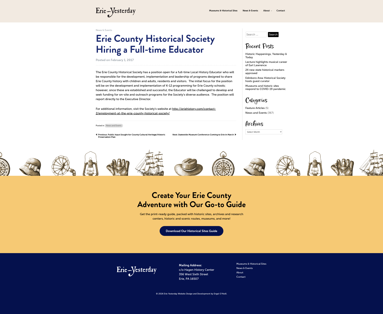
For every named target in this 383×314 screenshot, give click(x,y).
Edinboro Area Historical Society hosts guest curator (265, 79)
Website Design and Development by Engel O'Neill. (202, 294)
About (266, 10)
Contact (280, 10)
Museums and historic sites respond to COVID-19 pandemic (265, 87)
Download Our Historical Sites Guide (191, 231)
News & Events (250, 10)
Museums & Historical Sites (223, 10)
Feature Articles (255, 108)
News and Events (113, 125)
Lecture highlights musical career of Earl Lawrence (266, 63)
